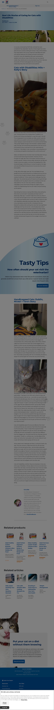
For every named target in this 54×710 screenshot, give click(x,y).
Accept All (4, 707)
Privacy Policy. (24, 699)
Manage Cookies (5, 703)
